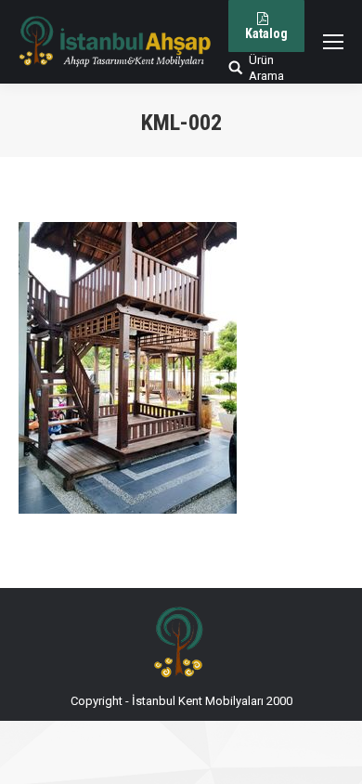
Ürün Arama (266, 68)
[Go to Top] (332, 754)
